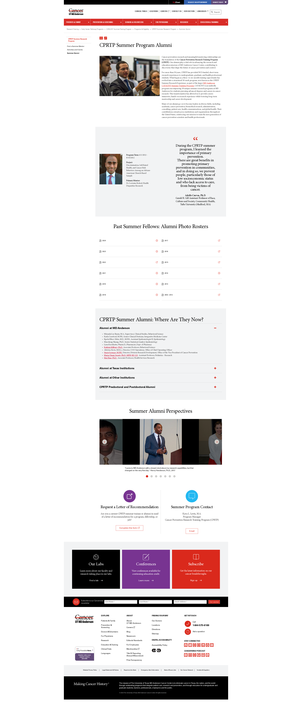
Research (184, 22)
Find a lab (94, 580)
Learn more (144, 580)
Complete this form (128, 528)
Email (191, 531)
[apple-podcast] (186, 655)
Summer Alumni (73, 53)
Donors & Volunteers (134, 22)
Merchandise (132, 649)
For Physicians (162, 22)
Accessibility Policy (159, 645)
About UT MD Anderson (133, 622)
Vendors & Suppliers (203, 670)
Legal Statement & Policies (110, 670)
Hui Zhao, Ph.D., (110, 358)
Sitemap (155, 634)
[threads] (212, 645)
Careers (164, 11)
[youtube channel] (194, 645)
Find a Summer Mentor (75, 46)
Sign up (194, 580)
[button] (101, 37)
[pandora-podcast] (199, 655)
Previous (104, 442)
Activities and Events (75, 50)
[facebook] (186, 645)
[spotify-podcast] (190, 655)
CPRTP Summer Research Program (77, 40)
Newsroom (131, 636)
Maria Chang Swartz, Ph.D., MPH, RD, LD (121, 355)
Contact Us (177, 11)
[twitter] (190, 645)
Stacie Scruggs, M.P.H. (113, 353)
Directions (156, 629)
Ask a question (199, 631)
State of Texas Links (170, 670)
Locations (156, 625)
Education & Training (209, 22)
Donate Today (218, 2)
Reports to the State (130, 670)
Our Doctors (189, 11)
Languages (201, 11)
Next (217, 442)
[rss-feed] (207, 655)
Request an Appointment (197, 2)
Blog (128, 632)
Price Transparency (134, 660)
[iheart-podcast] (203, 655)
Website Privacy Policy (90, 670)
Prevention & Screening (103, 22)
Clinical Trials (141, 11)
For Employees (132, 645)
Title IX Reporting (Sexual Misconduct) (134, 654)
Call (201, 624)
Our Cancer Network (186, 670)
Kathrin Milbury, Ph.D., (113, 347)
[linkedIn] (203, 645)
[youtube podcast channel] (194, 655)
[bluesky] (207, 645)
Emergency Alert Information (150, 670)
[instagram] (199, 645)
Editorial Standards (134, 640)
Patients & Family (73, 22)
